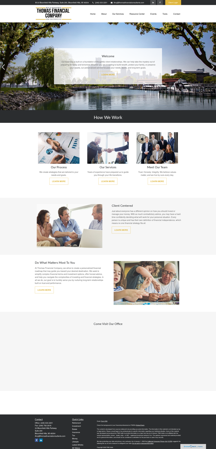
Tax (73, 435)
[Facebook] (160, 2)
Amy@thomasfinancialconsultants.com (129, 2)
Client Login (173, 2)
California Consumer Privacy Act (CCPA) (160, 441)
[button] (92, 13)
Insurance (76, 432)
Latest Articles (77, 444)
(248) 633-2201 (101, 2)
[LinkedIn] (153, 2)
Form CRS (104, 421)
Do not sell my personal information (143, 443)
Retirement (76, 423)
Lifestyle (75, 441)
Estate (74, 429)
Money (75, 438)
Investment (76, 426)
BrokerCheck (140, 425)
